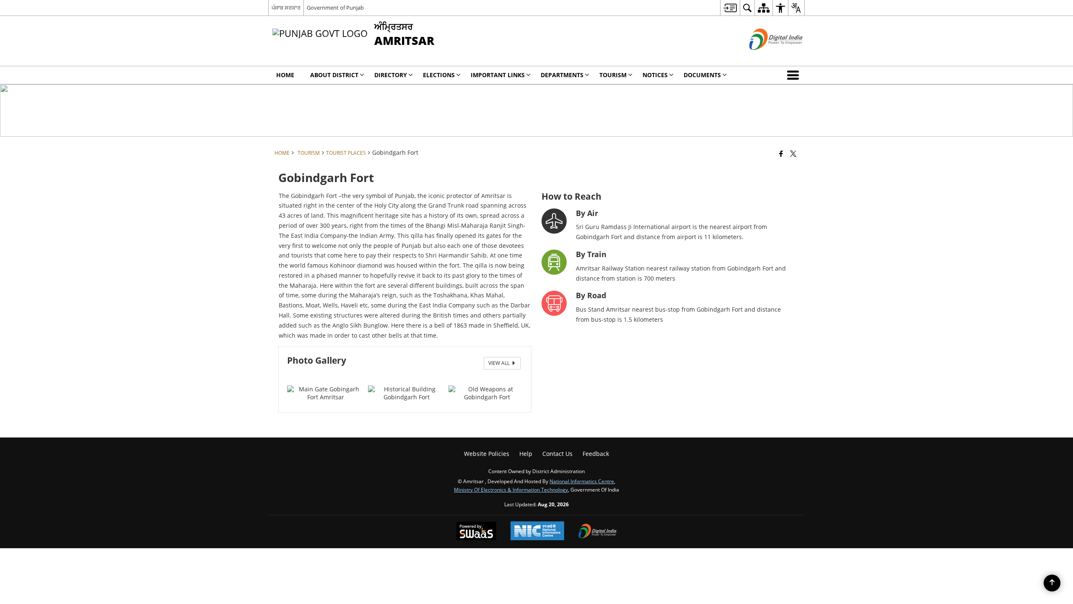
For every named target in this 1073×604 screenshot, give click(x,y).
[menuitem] (730, 8)
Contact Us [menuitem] (557, 454)
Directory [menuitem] (390, 75)
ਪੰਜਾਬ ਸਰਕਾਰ (286, 7)
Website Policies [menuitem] (486, 454)
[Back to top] (1052, 583)
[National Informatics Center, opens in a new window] (537, 531)
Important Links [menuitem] (498, 75)
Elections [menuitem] (439, 75)
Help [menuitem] (525, 454)
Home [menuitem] (285, 75)
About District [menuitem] (334, 75)
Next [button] (514, 379)
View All (499, 363)
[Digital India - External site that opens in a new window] (765, 57)
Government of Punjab (335, 7)
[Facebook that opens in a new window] (781, 153)
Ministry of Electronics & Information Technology (511, 489)
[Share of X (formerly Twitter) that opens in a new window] (793, 153)
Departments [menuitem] (562, 75)
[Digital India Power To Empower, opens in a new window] (597, 531)
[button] (795, 75)
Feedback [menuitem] (596, 454)
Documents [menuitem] (702, 75)
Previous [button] (295, 379)
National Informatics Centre (581, 481)
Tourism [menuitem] (613, 75)
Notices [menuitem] (655, 75)
